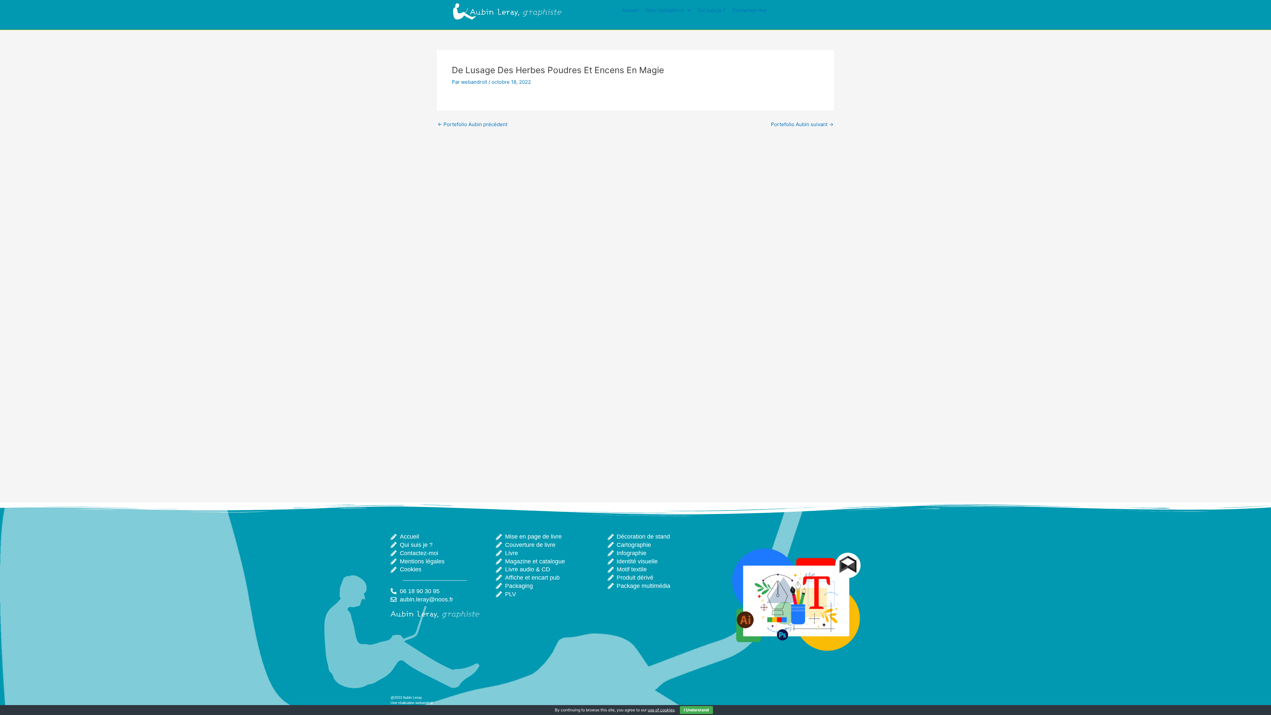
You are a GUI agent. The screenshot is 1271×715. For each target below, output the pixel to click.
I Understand (696, 709)
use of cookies (661, 709)
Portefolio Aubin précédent (472, 124)
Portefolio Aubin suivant (802, 124)
